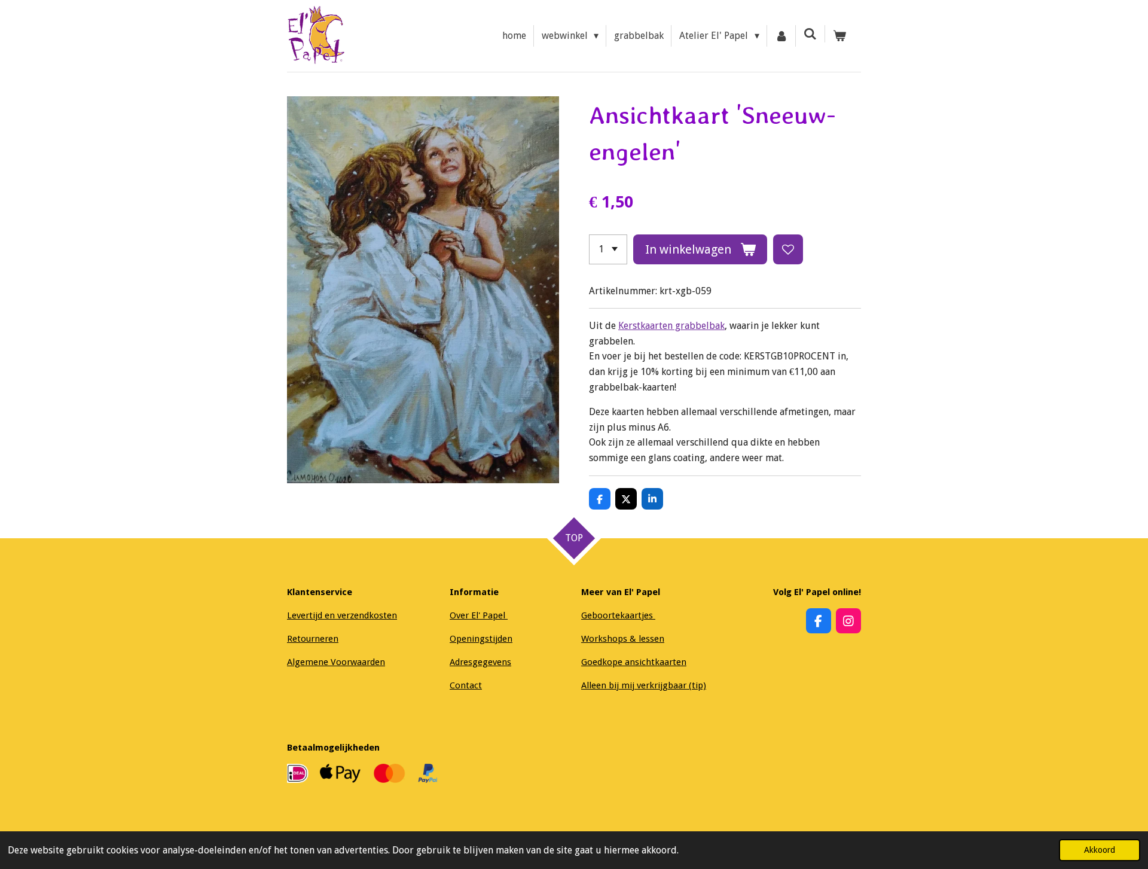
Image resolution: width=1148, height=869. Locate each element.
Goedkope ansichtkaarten (633, 662)
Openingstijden (481, 638)
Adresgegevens (480, 662)
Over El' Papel (479, 615)
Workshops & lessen (622, 638)
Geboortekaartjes (618, 615)
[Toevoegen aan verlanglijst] (788, 249)
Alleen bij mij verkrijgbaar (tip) (643, 685)
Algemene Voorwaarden (336, 662)
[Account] (781, 36)
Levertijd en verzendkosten (342, 615)
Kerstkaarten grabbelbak (671, 325)
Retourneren (312, 638)
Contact (466, 685)
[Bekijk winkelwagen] (839, 36)
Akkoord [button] (1099, 850)
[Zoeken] (810, 33)
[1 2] (608, 249)
